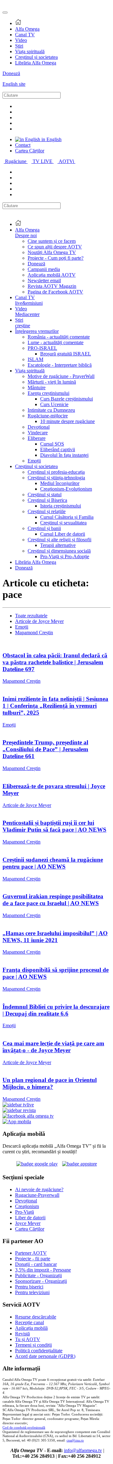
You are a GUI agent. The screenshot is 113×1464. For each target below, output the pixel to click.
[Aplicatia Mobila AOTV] (80, 1163)
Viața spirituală (30, 51)
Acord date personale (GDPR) (45, 1356)
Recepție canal (29, 1322)
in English (51, 139)
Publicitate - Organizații (38, 1275)
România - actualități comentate (59, 336)
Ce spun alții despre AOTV (55, 246)
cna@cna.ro (75, 1440)
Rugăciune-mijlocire (48, 415)
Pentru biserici (29, 1286)
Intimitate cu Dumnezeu (51, 410)
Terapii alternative (58, 545)
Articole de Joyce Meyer (39, 621)
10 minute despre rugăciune (67, 421)
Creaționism (27, 1206)
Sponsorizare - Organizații (41, 1281)
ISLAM (35, 359)
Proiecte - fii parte (32, 1258)
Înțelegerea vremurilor (37, 331)
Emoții (34, 460)
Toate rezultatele (31, 615)
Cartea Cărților (29, 150)
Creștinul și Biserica (47, 500)
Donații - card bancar (36, 1264)
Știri (19, 45)
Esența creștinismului (48, 393)
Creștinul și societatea (36, 57)
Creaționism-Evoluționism (66, 489)
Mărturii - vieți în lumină (52, 382)
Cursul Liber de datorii (62, 534)
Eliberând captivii (57, 449)
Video (21, 40)
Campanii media (44, 269)
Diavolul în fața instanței (64, 455)
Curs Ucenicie (54, 404)
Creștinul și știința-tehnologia (56, 477)
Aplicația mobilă (31, 1328)
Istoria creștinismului (60, 505)
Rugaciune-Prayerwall (37, 1195)
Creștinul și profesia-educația (56, 472)
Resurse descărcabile (35, 1316)
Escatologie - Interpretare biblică (60, 365)
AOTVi (67, 161)
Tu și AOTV (27, 1339)
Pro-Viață (24, 1212)
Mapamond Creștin (34, 632)
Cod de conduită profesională (24, 1427)
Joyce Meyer (27, 1223)
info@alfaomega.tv (83, 1450)
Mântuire (37, 387)
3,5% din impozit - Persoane (43, 1270)
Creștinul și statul (45, 494)
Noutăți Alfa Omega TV (52, 252)
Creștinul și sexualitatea (63, 522)
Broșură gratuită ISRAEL (65, 353)
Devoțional (39, 427)
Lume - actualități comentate (55, 342)
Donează (11, 73)
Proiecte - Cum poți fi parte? (55, 258)
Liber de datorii (30, 1217)
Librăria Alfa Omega (35, 62)
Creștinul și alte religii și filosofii (59, 539)
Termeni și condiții (33, 1345)
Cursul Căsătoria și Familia (67, 517)
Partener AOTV (31, 1253)
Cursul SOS (52, 443)
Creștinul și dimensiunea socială (59, 550)
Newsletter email (44, 280)
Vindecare (38, 432)
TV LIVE (43, 161)
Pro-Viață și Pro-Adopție (64, 556)
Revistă (22, 1333)
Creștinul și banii (44, 528)
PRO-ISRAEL (42, 348)
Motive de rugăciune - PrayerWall (61, 376)
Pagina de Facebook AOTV (55, 291)
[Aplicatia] (37, 1163)
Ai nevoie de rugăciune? (39, 1189)
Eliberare (37, 438)
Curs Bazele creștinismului (66, 398)
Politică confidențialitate (38, 1350)
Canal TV (25, 34)
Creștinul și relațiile (47, 511)
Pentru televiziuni (32, 1292)
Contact (22, 145)
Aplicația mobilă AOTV (52, 275)
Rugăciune (16, 161)
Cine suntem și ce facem (52, 241)
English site (14, 84)
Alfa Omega (27, 29)
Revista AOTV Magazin (52, 286)
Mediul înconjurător (59, 483)
